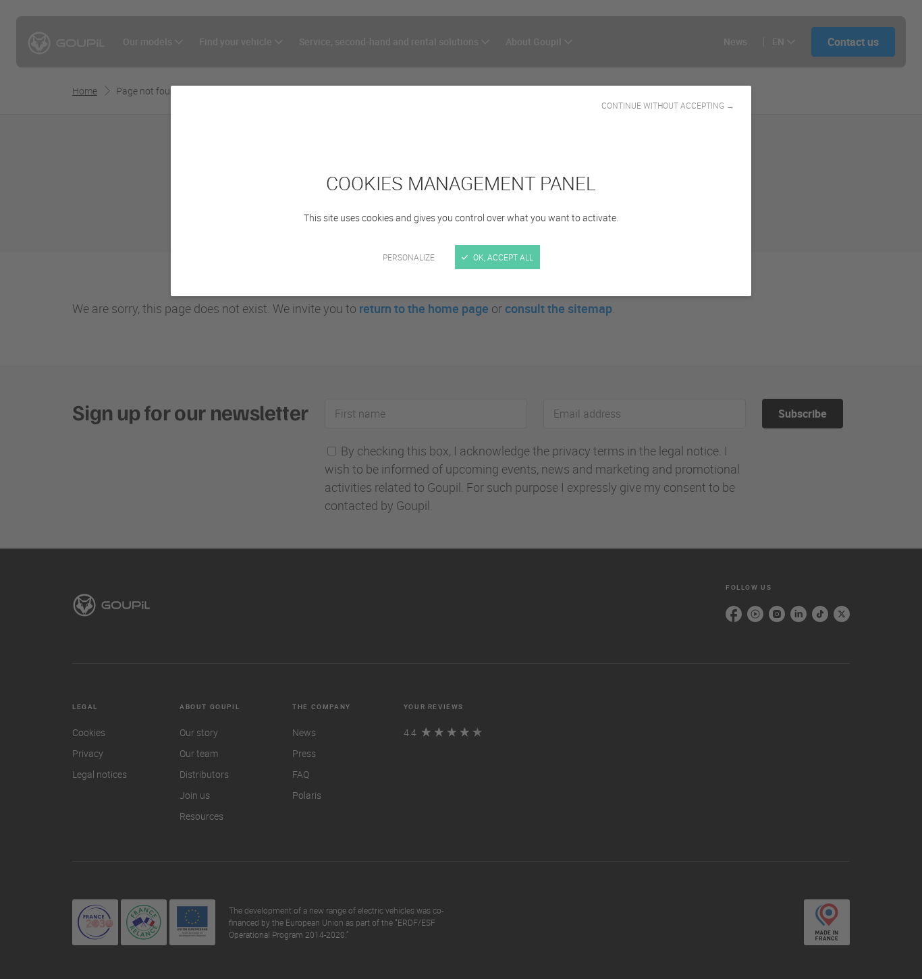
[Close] (461, 489)
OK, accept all (502, 257)
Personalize (409, 257)
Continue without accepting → (667, 105)
